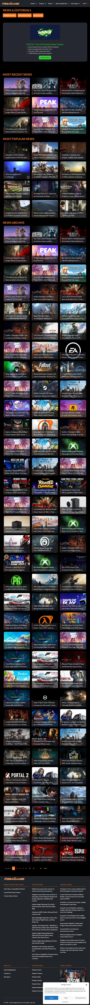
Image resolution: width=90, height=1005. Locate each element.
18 (41, 868)
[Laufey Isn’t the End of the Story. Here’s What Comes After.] (45, 350)
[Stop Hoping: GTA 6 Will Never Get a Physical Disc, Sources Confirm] (17, 447)
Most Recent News (10, 15)
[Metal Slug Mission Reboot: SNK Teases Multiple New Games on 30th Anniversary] (73, 756)
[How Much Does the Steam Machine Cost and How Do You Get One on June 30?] (17, 524)
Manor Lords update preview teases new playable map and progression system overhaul (73, 950)
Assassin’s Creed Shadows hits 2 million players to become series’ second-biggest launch (73, 918)
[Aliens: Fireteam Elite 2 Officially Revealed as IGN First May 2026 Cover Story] (73, 698)
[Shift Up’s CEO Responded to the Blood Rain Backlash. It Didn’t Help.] (17, 312)
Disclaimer (7, 977)
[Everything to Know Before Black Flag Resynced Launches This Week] (45, 466)
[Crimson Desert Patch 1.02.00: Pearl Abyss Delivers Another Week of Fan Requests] (17, 834)
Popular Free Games (38, 991)
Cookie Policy (65, 1002)
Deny (66, 998)
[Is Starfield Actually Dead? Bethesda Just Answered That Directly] (73, 370)
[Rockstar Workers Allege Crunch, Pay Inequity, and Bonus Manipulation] (73, 408)
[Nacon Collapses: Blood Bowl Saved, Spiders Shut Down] (17, 428)
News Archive (38, 15)
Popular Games (36, 970)
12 (29, 868)
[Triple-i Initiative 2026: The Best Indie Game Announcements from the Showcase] (17, 795)
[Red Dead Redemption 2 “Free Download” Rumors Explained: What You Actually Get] (73, 853)
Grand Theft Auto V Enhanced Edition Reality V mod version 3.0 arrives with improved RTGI (72, 897)
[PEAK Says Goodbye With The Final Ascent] (45, 105)
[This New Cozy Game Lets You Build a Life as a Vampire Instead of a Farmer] (17, 408)
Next (45, 868)
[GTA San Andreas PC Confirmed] (17, 170)
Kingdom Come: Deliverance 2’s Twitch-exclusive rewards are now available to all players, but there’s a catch (73, 942)
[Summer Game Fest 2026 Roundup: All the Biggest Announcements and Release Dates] (17, 563)
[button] (86, 984)
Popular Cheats (37, 980)
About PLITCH (45, 57)
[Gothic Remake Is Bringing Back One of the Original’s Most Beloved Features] (45, 292)
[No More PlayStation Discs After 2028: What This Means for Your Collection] (17, 466)
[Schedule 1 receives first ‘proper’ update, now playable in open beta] (73, 150)
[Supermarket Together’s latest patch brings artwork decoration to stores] (17, 189)
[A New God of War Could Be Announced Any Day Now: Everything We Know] (73, 795)
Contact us (7, 973)
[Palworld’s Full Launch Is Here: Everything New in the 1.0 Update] (45, 447)
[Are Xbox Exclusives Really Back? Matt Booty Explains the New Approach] (45, 563)
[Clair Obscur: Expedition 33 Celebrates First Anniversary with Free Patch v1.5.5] (17, 756)
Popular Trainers (37, 973)
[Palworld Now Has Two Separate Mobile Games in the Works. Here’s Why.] (73, 312)
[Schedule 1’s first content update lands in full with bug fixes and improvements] (17, 150)
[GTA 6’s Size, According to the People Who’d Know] (17, 389)
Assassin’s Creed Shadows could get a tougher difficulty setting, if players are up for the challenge (72, 910)
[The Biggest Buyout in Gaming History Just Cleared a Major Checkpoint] (73, 350)
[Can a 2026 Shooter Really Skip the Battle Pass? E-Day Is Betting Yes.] (73, 292)
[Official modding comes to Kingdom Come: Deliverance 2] (73, 189)
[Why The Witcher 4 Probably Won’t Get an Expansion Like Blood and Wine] (45, 582)
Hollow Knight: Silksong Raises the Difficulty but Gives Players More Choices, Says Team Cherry (42, 935)
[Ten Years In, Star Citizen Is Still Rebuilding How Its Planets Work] (73, 105)
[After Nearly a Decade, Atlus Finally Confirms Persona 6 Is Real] (17, 582)
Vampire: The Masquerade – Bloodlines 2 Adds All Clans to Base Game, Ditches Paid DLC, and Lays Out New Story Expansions (45, 927)
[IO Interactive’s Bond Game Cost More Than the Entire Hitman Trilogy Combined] (73, 582)
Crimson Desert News (11, 896)
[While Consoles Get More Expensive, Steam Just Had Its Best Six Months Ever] (45, 389)
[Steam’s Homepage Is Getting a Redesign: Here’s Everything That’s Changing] (45, 814)
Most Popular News (24, 15)
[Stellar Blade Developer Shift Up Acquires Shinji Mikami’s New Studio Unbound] (45, 834)
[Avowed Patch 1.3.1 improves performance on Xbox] (45, 189)
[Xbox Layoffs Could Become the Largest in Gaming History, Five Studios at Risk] (73, 447)
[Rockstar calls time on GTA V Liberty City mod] (73, 208)
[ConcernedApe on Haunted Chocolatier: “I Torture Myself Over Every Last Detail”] (45, 486)
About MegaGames (10, 970)
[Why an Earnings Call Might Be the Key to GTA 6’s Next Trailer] (17, 350)
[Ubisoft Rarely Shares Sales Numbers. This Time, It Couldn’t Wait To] (73, 389)
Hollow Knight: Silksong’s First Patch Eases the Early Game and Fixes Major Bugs (44, 906)
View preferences (80, 998)
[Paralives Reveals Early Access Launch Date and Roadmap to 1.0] (17, 679)
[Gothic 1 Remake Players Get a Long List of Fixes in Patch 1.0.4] (17, 331)
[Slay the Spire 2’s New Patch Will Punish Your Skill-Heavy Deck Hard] (73, 621)
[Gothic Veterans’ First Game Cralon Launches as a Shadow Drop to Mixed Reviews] (17, 718)
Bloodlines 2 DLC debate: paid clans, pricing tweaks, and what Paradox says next (44, 949)
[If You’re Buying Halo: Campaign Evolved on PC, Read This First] (73, 331)
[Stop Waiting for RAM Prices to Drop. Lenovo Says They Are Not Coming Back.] (17, 486)
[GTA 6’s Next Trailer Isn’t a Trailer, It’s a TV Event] (17, 292)
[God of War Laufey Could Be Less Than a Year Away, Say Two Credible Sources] (45, 524)
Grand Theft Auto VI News (12, 892)
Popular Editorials (37, 987)
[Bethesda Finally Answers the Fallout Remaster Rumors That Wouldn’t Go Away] (45, 370)
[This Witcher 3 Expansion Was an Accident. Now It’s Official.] (45, 331)
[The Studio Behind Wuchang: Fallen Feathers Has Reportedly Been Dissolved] (45, 795)
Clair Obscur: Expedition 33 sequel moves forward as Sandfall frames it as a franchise (45, 956)
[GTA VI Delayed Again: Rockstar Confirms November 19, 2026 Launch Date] (17, 853)
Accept (51, 998)
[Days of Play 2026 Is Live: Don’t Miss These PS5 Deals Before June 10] (73, 602)
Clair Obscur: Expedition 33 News (14, 889)
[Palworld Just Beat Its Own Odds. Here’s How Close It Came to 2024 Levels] (45, 408)
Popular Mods (36, 977)
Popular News (36, 984)
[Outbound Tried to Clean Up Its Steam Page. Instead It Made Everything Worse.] (17, 640)
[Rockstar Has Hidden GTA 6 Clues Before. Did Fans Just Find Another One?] (45, 125)
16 (33, 868)
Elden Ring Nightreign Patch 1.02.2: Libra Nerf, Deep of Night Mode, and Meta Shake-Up (44, 920)
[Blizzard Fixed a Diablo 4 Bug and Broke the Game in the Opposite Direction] (73, 660)
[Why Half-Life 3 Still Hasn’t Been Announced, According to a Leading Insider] (45, 428)
